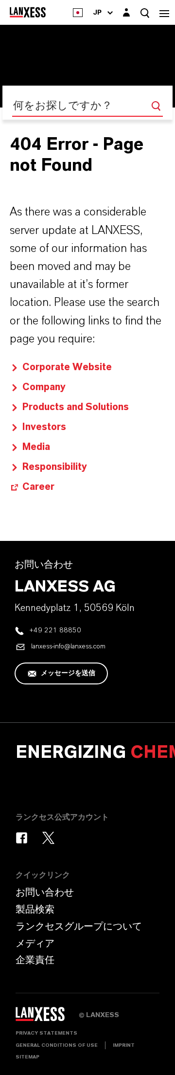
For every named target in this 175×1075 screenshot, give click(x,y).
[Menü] (164, 12)
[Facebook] (22, 838)
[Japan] (77, 12)
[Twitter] (48, 838)
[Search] (156, 106)
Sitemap (27, 1057)
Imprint (124, 1045)
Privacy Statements (46, 1033)
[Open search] (145, 13)
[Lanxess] (47, 1017)
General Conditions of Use (57, 1045)
